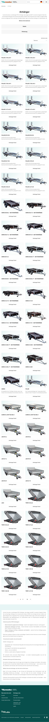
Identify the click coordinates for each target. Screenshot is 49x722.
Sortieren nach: (44, 38)
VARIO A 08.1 (29, 367)
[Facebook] (44, 717)
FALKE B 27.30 (5, 161)
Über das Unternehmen (18, 697)
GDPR (14, 706)
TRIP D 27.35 (5, 569)
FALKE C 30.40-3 (6, 83)
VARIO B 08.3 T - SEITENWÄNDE (34, 257)
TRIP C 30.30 (5, 591)
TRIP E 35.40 (29, 503)
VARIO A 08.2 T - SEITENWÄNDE (10, 367)
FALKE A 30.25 (5, 187)
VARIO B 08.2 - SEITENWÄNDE (9, 212)
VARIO (3, 389)
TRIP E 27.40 (29, 525)
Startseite (3, 6)
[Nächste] (30, 599)
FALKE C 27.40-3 (6, 109)
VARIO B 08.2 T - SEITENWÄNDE (34, 279)
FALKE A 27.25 (29, 187)
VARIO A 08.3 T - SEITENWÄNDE (10, 345)
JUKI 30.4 (28, 437)
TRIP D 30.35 (29, 547)
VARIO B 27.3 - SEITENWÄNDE (33, 212)
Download (15, 695)
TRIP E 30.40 (5, 525)
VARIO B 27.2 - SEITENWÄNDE (9, 235)
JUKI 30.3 (4, 481)
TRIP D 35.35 (5, 547)
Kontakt (3, 695)
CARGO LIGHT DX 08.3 (7, 415)
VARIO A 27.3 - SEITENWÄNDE (9, 301)
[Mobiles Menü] (46, 2)
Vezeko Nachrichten (5, 700)
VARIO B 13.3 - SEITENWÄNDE (33, 235)
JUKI (2, 503)
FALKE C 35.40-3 (6, 57)
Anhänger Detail (12, 65)
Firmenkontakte (16, 700)
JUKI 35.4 (4, 437)
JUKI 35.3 (28, 459)
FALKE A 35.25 (29, 161)
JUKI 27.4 (4, 459)
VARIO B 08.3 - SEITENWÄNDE (9, 279)
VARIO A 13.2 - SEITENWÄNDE (9, 323)
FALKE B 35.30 (5, 135)
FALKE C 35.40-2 (30, 57)
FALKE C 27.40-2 (30, 109)
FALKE (27, 389)
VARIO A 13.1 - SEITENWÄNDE (33, 323)
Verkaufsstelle (4, 697)
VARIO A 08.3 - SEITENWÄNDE (34, 345)
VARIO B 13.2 (5, 257)
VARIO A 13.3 (29, 301)
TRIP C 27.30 (29, 591)
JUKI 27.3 (28, 481)
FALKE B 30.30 (29, 135)
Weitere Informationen (24, 20)
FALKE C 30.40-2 (30, 83)
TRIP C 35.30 (29, 569)
